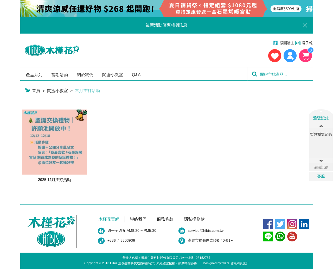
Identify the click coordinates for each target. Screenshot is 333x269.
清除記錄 (321, 167)
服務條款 (165, 219)
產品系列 (34, 75)
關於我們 (85, 75)
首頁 (35, 90)
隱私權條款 (194, 219)
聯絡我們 (138, 219)
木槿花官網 (109, 219)
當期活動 (59, 75)
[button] (321, 160)
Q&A (136, 75)
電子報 (307, 43)
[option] (321, 135)
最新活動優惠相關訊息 (166, 25)
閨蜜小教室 (112, 75)
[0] (305, 56)
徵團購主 (287, 43)
